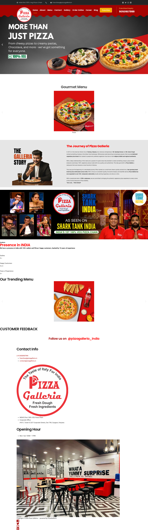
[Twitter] (125, 2)
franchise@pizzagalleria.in (28, 358)
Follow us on (74, 338)
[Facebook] (123, 2)
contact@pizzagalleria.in (28, 361)
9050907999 (127, 11)
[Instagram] (128, 2)
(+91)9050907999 (22, 356)
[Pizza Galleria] (24, 10)
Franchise (106, 10)
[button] (2, 44)
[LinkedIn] (130, 2)
